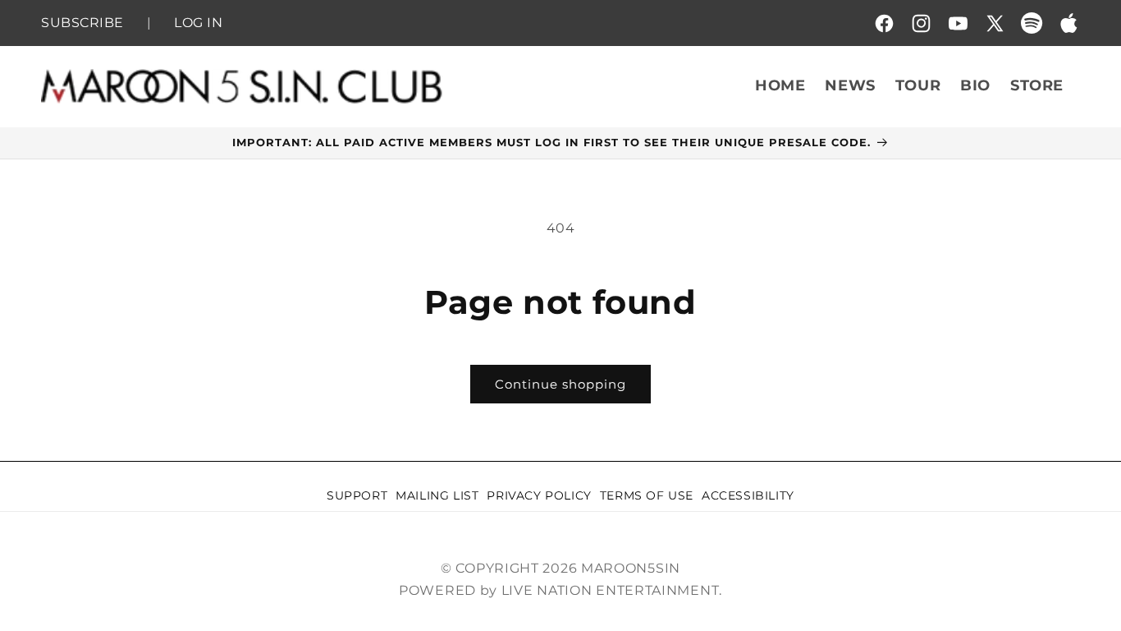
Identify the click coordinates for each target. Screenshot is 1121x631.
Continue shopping (560, 384)
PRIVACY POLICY (539, 495)
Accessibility (748, 495)
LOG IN (198, 25)
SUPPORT (357, 495)
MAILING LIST (437, 495)
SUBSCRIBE (82, 25)
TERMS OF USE (646, 495)
